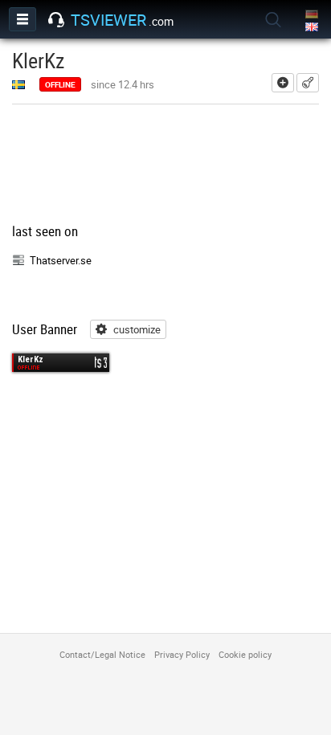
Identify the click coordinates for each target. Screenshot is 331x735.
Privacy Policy (182, 654)
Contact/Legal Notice (102, 654)
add (283, 82)
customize (137, 329)
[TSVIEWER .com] (56, 20)
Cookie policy (245, 654)
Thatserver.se (61, 260)
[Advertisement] (165, 165)
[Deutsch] (313, 15)
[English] (313, 27)
